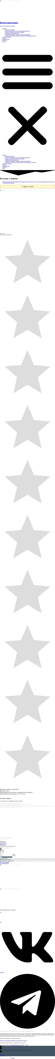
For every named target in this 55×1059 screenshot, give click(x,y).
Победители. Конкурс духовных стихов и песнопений (17, 34)
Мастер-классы (6, 39)
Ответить (2, 1055)
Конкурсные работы (10, 29)
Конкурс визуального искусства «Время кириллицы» (17, 31)
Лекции (4, 38)
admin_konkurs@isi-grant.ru (28, 1031)
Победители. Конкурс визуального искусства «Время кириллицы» (20, 35)
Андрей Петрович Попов (15, 1045)
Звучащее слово (6, 181)
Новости (5, 40)
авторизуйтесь (3, 843)
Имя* (14, 854)
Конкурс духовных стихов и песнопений (14, 32)
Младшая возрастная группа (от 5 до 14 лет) (30, 181)
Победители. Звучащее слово (12, 33)
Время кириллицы (9, 22)
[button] (27, 99)
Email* (14, 855)
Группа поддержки (7, 37)
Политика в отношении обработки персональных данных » (13, 1040)
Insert (13, 1058)
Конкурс (5, 28)
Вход (4, 41)
